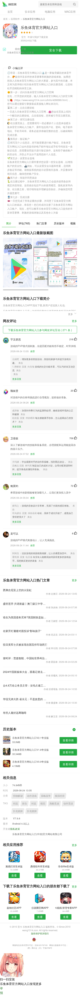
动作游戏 (32, 796)
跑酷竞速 (54, 803)
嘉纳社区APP (14, 908)
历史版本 (59, 223)
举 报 (1, 990)
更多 (74, 321)
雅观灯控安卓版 (14, 866)
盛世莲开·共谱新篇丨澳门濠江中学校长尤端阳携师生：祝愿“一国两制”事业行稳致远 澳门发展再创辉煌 (25, 603)
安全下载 (55, 50)
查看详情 (68, 740)
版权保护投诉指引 (40, 933)
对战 (15, 803)
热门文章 (41, 223)
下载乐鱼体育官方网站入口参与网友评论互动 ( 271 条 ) (40, 330)
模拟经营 (60, 796)
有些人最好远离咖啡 (14, 712)
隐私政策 (15, 829)
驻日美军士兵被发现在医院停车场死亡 (25, 644)
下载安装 (43, 36)
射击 (24, 803)
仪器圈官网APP (40, 908)
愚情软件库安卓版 (40, 866)
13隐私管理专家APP (66, 908)
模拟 (42, 803)
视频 (73, 223)
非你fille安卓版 (66, 866)
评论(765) (24, 223)
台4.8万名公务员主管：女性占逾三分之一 (25, 685)
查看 (14, 875)
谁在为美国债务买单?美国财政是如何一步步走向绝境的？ (25, 617)
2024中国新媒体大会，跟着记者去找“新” (25, 672)
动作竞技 (68, 803)
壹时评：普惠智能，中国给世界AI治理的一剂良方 (25, 658)
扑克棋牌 (18, 811)
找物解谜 (18, 796)
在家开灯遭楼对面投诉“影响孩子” (22, 631)
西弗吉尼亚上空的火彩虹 (17, 590)
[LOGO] (9, 4)
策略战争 (46, 796)
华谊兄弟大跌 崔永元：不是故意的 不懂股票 (25, 699)
